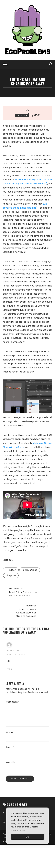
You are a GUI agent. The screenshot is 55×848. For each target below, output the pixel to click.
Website (10, 762)
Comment (12, 701)
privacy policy (18, 830)
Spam (12, 575)
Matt (37, 115)
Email (10, 747)
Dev (27, 110)
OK (27, 836)
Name (10, 732)
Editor (12, 570)
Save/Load (31, 570)
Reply (9, 668)
